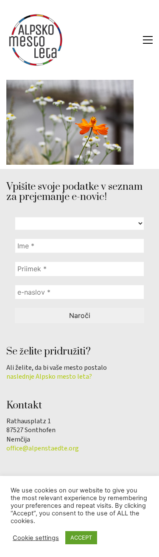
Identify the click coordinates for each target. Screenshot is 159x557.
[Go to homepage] (36, 40)
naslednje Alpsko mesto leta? (49, 376)
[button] (148, 40)
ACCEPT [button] (81, 537)
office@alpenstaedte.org (42, 448)
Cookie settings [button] (36, 538)
